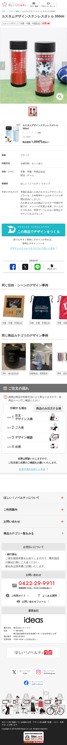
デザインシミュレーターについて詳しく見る (32, 248)
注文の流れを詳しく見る (32, 469)
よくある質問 (49, 595)
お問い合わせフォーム (34, 601)
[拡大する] (33, 66)
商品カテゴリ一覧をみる (19, 533)
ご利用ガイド (18, 595)
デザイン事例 (14, 11)
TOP (3, 11)
